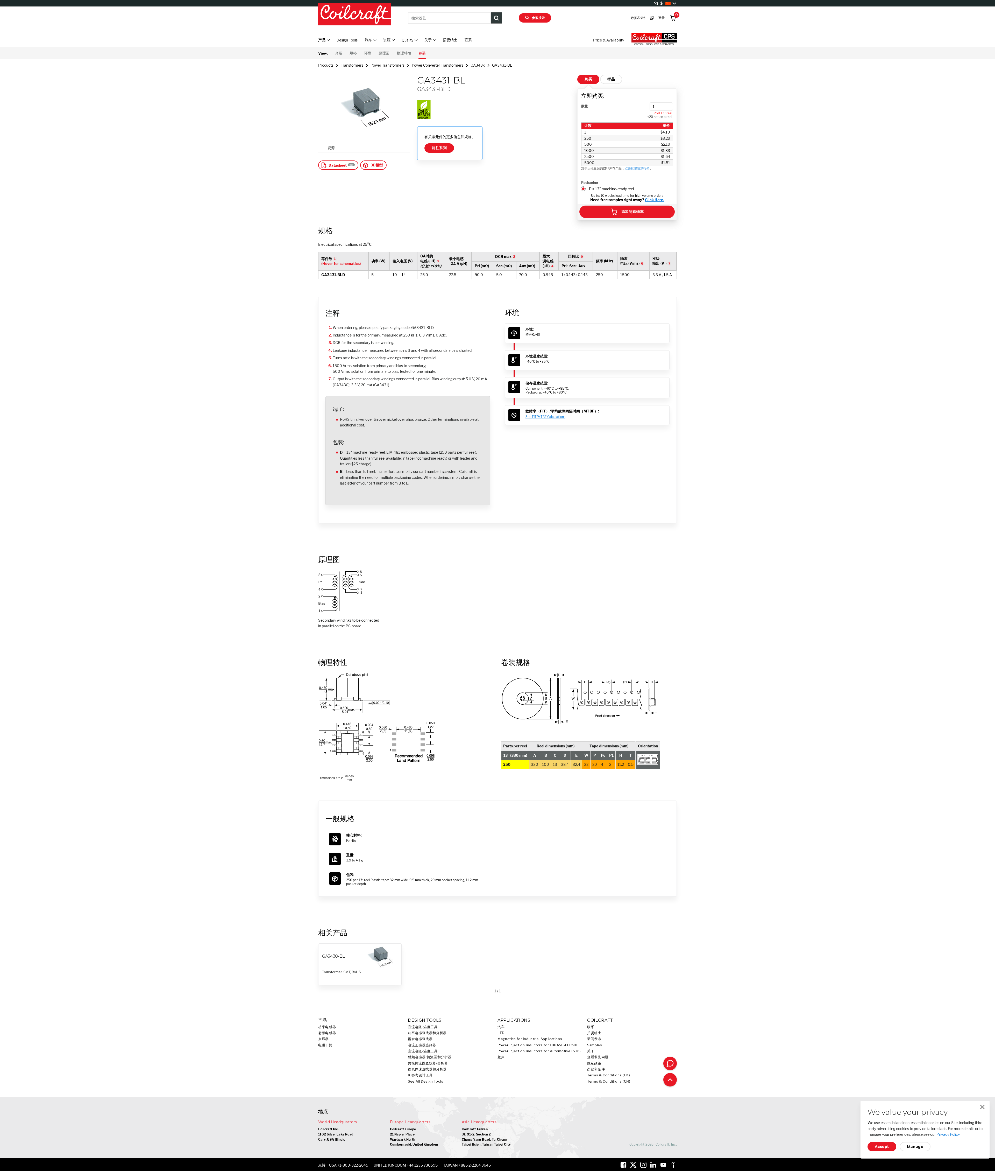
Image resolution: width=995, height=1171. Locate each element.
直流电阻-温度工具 (423, 1027)
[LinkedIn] (653, 1164)
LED (500, 1033)
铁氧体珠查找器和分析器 (427, 1069)
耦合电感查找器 (420, 1039)
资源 (331, 147)
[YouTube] (663, 1164)
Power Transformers (387, 65)
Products (325, 65)
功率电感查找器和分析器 (427, 1033)
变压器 (323, 1039)
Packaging (589, 182)
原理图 (384, 53)
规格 (353, 53)
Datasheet (338, 165)
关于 (590, 1051)
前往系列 (439, 147)
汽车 (500, 1027)
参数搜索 (538, 18)
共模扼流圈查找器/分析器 (428, 1063)
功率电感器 (327, 1027)
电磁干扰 (325, 1045)
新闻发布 (594, 1039)
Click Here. (654, 200)
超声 (500, 1057)
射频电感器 (327, 1033)
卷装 (422, 53)
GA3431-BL (502, 65)
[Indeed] (673, 1164)
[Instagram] (643, 1164)
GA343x (478, 65)
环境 (367, 53)
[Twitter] (633, 1164)
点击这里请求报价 (637, 168)
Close (982, 1107)
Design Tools (347, 40)
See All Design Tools (425, 1081)
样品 (611, 79)
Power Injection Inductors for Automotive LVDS (538, 1051)
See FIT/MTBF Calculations (545, 417)
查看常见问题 (597, 1057)
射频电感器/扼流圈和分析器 (429, 1057)
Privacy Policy (948, 1134)
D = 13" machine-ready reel (611, 189)
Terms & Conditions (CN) (608, 1081)
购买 (588, 79)
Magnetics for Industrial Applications (529, 1039)
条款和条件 (596, 1069)
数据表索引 (639, 18)
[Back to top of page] (670, 1079)
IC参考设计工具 (420, 1075)
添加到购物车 (632, 211)
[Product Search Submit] (496, 18)
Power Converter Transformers (437, 65)
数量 (584, 106)
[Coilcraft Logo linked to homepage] (354, 14)
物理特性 (404, 53)
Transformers (352, 65)
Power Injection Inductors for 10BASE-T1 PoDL (538, 1045)
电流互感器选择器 (422, 1045)
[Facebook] (623, 1164)
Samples (594, 1045)
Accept (882, 1146)
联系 (468, 40)
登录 (661, 18)
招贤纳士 (450, 40)
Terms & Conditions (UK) (608, 1075)
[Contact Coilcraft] (670, 1063)
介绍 (338, 53)
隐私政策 (594, 1063)
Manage (915, 1146)
